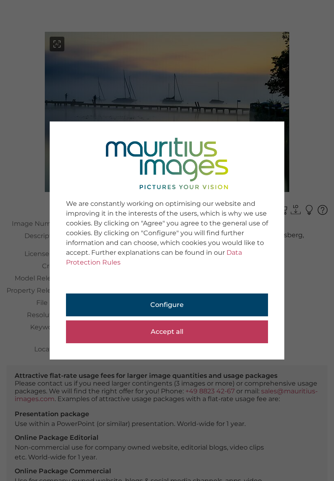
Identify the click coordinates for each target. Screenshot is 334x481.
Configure (167, 305)
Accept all (167, 331)
